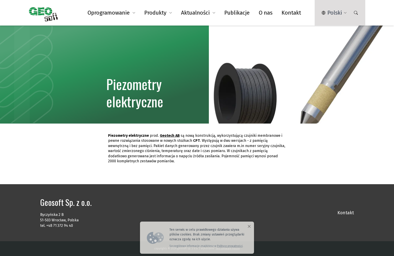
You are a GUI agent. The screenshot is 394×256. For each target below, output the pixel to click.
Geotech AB (170, 135)
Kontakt (291, 13)
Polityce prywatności (230, 246)
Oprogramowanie (109, 13)
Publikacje (237, 13)
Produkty (155, 13)
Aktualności (195, 13)
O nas (265, 13)
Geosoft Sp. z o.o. (66, 202)
